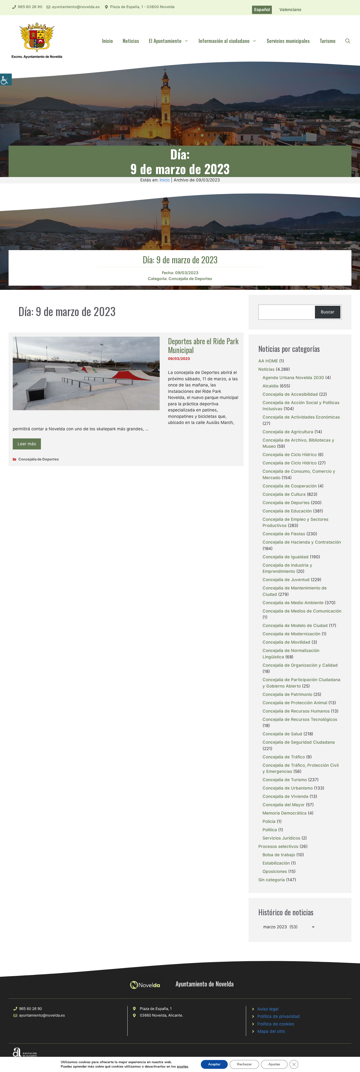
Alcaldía (270, 385)
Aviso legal (267, 1009)
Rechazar (244, 1064)
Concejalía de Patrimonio (287, 694)
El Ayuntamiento (165, 40)
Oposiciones (275, 871)
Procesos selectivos (278, 846)
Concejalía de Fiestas (284, 533)
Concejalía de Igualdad (286, 556)
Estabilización (276, 863)
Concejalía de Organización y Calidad (300, 665)
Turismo (328, 40)
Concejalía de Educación (287, 511)
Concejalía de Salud (282, 733)
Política (270, 829)
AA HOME (268, 360)
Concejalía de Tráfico (284, 756)
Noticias (131, 40)
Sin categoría (271, 879)
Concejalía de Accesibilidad (290, 394)
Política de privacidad (278, 1016)
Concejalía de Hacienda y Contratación (302, 542)
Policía (269, 821)
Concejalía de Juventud (286, 579)
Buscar (327, 311)
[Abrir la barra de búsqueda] (347, 40)
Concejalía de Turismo (285, 779)
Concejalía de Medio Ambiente (293, 602)
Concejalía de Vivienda (285, 796)
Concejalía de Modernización (291, 633)
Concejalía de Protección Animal (295, 702)
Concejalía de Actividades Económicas (301, 417)
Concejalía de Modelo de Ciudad (295, 625)
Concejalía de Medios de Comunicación (302, 611)
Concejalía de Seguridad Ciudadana (299, 742)
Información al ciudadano (224, 40)
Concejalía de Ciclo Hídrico (290, 454)
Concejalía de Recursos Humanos (296, 711)
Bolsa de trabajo (279, 854)
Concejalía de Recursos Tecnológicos (300, 719)
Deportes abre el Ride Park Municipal (203, 345)
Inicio (107, 40)
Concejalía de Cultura (284, 494)
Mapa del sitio (271, 1031)
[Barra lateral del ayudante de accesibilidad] (6, 79)
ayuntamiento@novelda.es (76, 6)
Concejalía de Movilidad (286, 642)
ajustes (182, 1066)
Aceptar (214, 1064)
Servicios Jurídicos (281, 838)
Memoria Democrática (285, 813)
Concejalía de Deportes (190, 278)
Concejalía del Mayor (284, 804)
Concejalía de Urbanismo (288, 788)
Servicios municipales (288, 40)
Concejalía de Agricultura (288, 431)
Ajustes (274, 1064)
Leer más (27, 443)
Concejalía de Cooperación (290, 486)
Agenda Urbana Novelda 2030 (293, 377)
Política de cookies (275, 1023)
